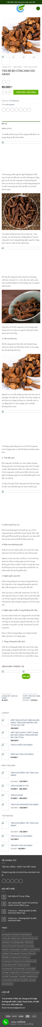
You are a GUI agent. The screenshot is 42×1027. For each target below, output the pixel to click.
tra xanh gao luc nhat (29, 961)
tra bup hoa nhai (15, 957)
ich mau (4, 946)
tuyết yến (16, 980)
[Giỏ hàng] (38, 8)
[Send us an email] (16, 881)
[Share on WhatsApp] (4, 110)
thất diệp (5, 957)
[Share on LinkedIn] (29, 110)
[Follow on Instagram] (8, 881)
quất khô (25, 949)
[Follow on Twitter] (12, 881)
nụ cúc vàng (29, 946)
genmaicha (6, 942)
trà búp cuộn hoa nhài (9, 965)
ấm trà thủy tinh (7, 984)
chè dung (15, 934)
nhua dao (20, 946)
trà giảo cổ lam (14, 972)
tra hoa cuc (26, 957)
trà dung (5, 972)
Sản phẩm (17, 67)
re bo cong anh (9, 104)
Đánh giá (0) (6, 128)
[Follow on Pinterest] (21, 881)
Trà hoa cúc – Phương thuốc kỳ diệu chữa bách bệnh (22, 919)
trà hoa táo (35, 972)
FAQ (21, 1020)
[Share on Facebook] (8, 110)
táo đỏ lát (24, 980)
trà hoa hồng (25, 972)
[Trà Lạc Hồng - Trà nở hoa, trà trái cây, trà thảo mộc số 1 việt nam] (21, 8)
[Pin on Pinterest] (21, 110)
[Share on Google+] (25, 110)
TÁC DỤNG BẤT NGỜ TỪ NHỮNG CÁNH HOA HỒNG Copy (23, 904)
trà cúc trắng (31, 969)
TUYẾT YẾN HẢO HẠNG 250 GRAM (31, 697)
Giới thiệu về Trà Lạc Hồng (19, 896)
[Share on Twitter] (12, 110)
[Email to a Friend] (16, 110)
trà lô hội (5, 976)
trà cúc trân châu (19, 969)
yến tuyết (32, 980)
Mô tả (4, 124)
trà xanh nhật (6, 980)
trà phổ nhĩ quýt (32, 976)
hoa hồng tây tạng (17, 942)
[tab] (21, 123)
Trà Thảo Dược (30, 67)
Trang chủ (6, 67)
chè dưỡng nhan (25, 934)
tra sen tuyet (6, 961)
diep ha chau (16, 938)
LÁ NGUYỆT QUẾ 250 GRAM (10, 697)
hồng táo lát (29, 942)
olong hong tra (15, 949)
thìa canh (32, 953)
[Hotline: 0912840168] (5, 1022)
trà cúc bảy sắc (7, 969)
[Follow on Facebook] (4, 881)
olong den (5, 949)
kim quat (12, 946)
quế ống (5, 953)
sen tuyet (24, 953)
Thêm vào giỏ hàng (26, 92)
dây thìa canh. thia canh (29, 938)
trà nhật (22, 976)
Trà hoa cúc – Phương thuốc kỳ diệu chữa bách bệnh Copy (22, 911)
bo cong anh (6, 934)
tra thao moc (17, 961)
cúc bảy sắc (6, 938)
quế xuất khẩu (34, 949)
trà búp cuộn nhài (23, 965)
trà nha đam (14, 976)
